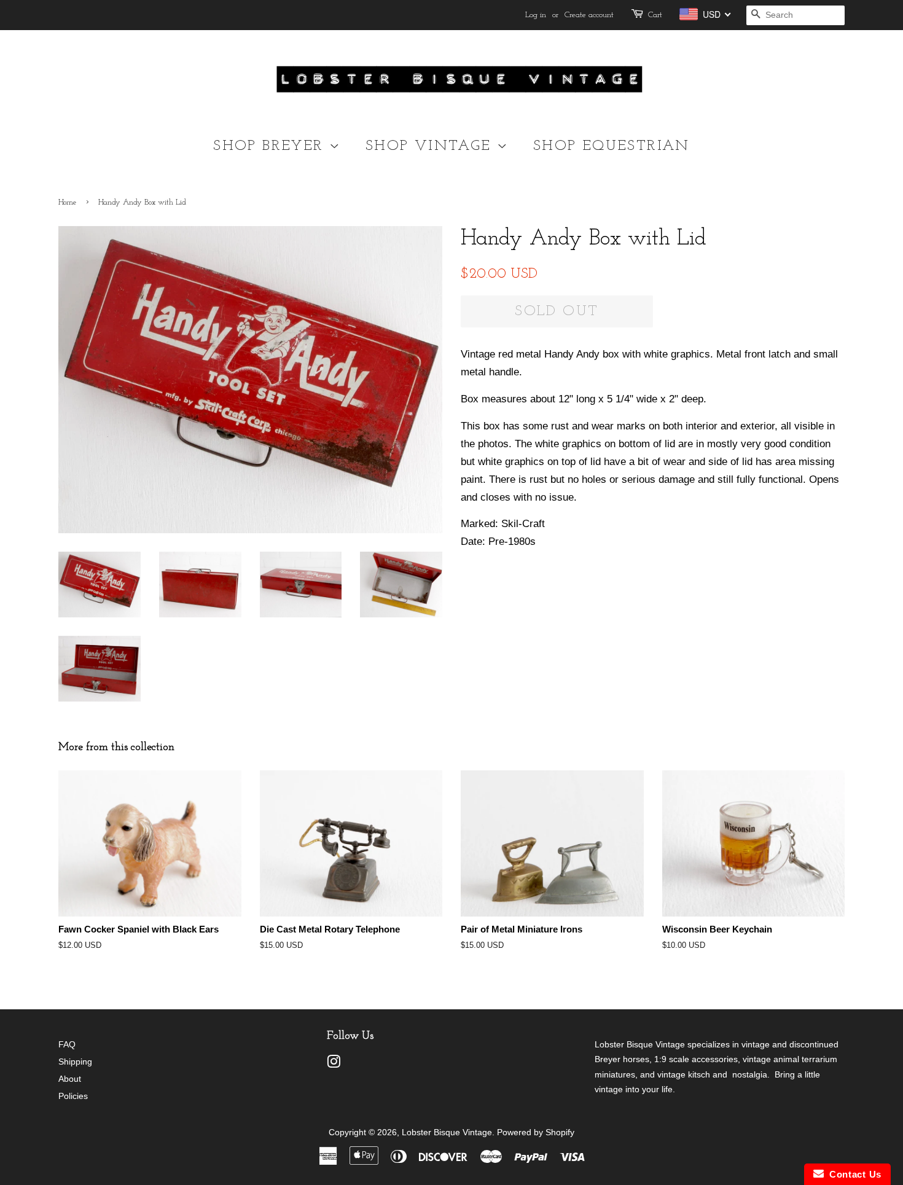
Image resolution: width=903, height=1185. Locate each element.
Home (67, 202)
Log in (535, 15)
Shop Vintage (431, 146)
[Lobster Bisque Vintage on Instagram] (333, 1064)
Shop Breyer (271, 146)
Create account (589, 15)
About (69, 1079)
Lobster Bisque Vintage (447, 1132)
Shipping (75, 1061)
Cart (655, 15)
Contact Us (853, 1174)
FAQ (67, 1044)
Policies (73, 1096)
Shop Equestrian (611, 146)
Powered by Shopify (535, 1132)
